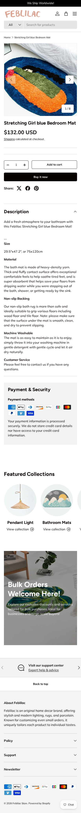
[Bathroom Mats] (57, 500)
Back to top (40, 684)
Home (7, 37)
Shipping (9, 139)
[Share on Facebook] (27, 188)
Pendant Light (20, 522)
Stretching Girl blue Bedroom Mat (32, 37)
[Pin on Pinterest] (36, 188)
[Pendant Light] (20, 500)
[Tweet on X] (19, 188)
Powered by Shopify (39, 803)
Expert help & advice (44, 670)
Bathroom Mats (56, 522)
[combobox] (40, 25)
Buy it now (41, 177)
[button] (66, 13)
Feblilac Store (20, 803)
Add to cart (54, 164)
